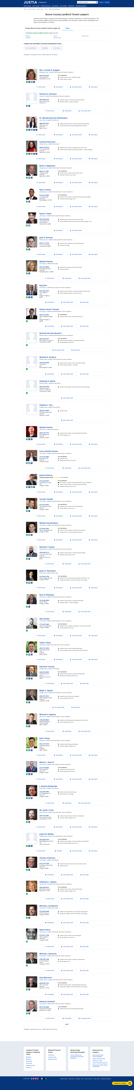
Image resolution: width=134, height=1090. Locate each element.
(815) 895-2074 (44, 99)
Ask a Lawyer (36, 6)
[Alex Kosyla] (31, 623)
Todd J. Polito (45, 642)
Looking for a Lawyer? (120, 1083)
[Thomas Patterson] (31, 862)
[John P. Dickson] (31, 241)
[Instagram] (38, 1078)
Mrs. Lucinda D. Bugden (49, 70)
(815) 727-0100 (44, 648)
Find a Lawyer (27, 6)
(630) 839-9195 (44, 839)
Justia (25, 9)
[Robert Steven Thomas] (31, 313)
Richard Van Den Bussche (50, 333)
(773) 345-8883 (44, 457)
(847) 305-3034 (44, 291)
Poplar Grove (85, 36)
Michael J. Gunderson (48, 906)
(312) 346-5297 (44, 481)
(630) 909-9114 (44, 552)
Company (77, 1078)
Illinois (46, 9)
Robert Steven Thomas (49, 309)
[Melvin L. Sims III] (31, 766)
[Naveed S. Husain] (31, 551)
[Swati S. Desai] (31, 218)
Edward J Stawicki (47, 1001)
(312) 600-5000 (44, 911)
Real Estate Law (52, 1059)
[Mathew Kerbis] (31, 431)
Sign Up (107, 2)
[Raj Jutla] (31, 289)
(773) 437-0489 (44, 624)
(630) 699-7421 (44, 983)
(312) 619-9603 (44, 768)
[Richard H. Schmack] (31, 98)
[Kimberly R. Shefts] (31, 385)
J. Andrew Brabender (48, 786)
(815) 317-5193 (44, 243)
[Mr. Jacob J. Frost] (31, 814)
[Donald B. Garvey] (31, 671)
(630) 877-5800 (44, 410)
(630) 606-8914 (44, 887)
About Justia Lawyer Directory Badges (98, 1055)
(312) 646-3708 (44, 576)
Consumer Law (52, 1057)
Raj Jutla (43, 285)
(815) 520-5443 (44, 76)
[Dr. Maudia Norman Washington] (31, 122)
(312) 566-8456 (44, 792)
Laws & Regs (63, 6)
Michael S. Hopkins (47, 714)
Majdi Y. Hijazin (46, 690)
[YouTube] (34, 1078)
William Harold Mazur (48, 523)
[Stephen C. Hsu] (31, 409)
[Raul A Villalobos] (31, 599)
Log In (101, 2)
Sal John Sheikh (46, 499)
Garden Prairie (57, 38)
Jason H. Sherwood (47, 571)
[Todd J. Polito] (31, 647)
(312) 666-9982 (44, 600)
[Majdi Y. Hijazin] (31, 694)
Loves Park (29, 1063)
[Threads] (40, 1078)
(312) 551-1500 (44, 935)
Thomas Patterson (47, 858)
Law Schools (55, 6)
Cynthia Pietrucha (47, 142)
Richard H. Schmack (48, 94)
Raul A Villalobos (46, 595)
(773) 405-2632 (44, 528)
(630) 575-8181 (44, 696)
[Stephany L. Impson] (31, 886)
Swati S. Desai (45, 213)
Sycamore (28, 1067)
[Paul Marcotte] (31, 981)
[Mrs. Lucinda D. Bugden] (31, 74)
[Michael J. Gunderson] (31, 910)
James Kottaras (45, 475)
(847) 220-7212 (44, 433)
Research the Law (45, 6)
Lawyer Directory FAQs (99, 1058)
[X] (44, 1078)
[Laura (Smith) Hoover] (31, 455)
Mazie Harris (44, 929)
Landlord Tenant (40, 9)
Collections (51, 1055)
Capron (55, 36)
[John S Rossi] (31, 742)
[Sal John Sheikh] (31, 503)
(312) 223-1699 (44, 863)
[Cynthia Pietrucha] (31, 146)
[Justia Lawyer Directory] (30, 2)
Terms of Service (88, 1078)
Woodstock (29, 1061)
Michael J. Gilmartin (48, 953)
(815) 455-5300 (44, 387)
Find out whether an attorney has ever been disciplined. (76, 1056)
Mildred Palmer (46, 261)
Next (67, 1024)
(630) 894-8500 (44, 363)
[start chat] (129, 1083)
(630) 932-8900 (44, 672)
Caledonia (28, 38)
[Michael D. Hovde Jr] (31, 361)
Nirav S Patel (45, 189)
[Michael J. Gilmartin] (31, 958)
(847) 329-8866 (44, 1007)
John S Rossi (44, 738)
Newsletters (71, 6)
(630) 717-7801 (44, 171)
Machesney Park (30, 1065)
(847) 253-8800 (44, 267)
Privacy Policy (96, 1078)
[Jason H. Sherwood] (31, 575)
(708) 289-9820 (44, 720)
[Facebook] (36, 1078)
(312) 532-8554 (44, 505)
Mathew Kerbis (45, 427)
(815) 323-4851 (44, 816)
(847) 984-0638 (44, 219)
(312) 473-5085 (44, 195)
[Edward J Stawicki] (31, 1005)
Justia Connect (64, 1078)
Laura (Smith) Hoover (48, 451)
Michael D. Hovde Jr (47, 357)
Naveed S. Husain (47, 547)
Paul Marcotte (45, 977)
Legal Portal (71, 1078)
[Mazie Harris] (31, 934)
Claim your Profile (97, 1061)
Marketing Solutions (81, 6)
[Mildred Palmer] (31, 265)
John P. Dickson (46, 237)
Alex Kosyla (44, 619)
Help (82, 1078)
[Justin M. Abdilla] (31, 838)
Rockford (28, 1059)
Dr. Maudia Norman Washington (53, 118)
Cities (67, 28)
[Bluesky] (42, 1078)
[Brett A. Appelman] (31, 170)
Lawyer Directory (31, 9)
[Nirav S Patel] (31, 194)
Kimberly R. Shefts (47, 381)
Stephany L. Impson (48, 882)
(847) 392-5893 (44, 315)
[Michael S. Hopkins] (31, 718)
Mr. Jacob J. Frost (46, 810)
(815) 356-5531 (44, 339)
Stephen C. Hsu (46, 405)
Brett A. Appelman (47, 166)
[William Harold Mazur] (31, 527)
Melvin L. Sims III (46, 762)
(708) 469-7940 (44, 959)
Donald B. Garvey (46, 666)
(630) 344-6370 (44, 147)
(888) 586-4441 (44, 123)
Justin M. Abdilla (46, 834)
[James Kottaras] (31, 479)
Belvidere (27, 36)
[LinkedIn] (32, 1078)
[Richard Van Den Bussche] (31, 337)
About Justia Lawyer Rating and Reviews (100, 1065)
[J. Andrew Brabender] (31, 790)
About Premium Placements (100, 1063)
